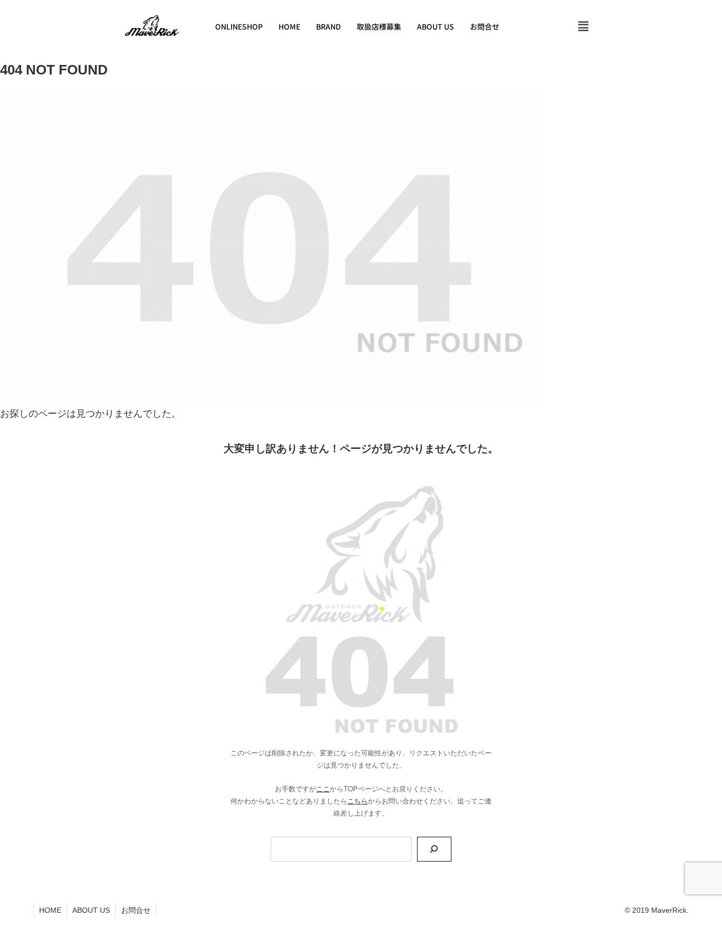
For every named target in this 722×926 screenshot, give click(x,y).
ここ (323, 789)
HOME (289, 26)
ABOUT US (435, 26)
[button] (583, 26)
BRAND (328, 26)
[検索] (434, 849)
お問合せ (484, 26)
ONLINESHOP (239, 26)
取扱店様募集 (379, 26)
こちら (357, 801)
